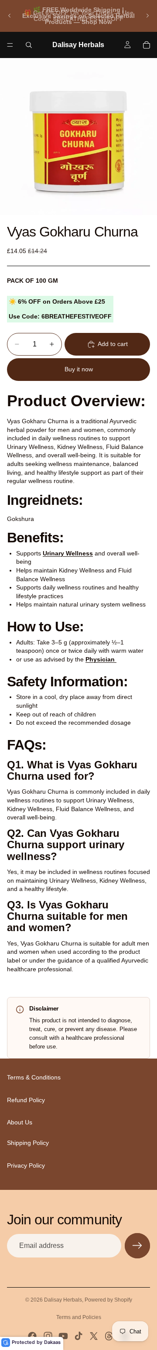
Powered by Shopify (108, 1300)
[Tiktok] (78, 1336)
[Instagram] (48, 1336)
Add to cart (113, 343)
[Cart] (146, 45)
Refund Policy (26, 1099)
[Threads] (109, 1336)
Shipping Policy (28, 1142)
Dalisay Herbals (63, 1300)
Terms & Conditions (34, 1077)
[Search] (28, 45)
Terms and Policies (78, 1317)
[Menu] (10, 45)
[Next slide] (147, 15)
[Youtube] (63, 1336)
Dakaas (52, 1342)
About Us (19, 1122)
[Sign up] (137, 1245)
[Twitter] (94, 1336)
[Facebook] (32, 1336)
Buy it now (79, 369)
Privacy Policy (26, 1165)
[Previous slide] (9, 15)
